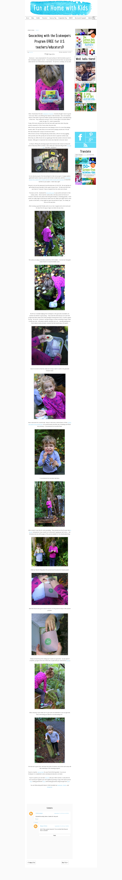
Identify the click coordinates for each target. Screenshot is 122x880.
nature (37, 30)
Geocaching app (50, 193)
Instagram (49, 787)
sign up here (41, 772)
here (31, 781)
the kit (67, 660)
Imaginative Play (63, 18)
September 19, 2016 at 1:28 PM (62, 826)
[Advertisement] (61, 23)
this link (47, 777)
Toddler (38, 18)
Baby (32, 18)
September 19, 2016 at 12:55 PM (61, 813)
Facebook (59, 785)
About (27, 18)
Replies (36, 822)
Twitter (64, 785)
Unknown (39, 813)
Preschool (44, 18)
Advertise (90, 18)
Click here (79, 82)
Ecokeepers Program (48, 113)
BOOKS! (71, 18)
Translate (80, 156)
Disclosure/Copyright (80, 18)
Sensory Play (53, 18)
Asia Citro (43, 826)
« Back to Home (30, 30)
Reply (37, 819)
